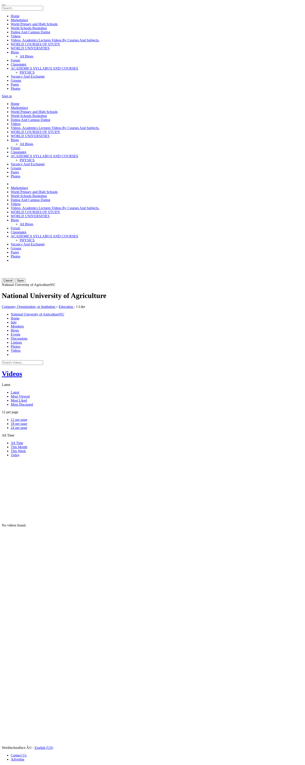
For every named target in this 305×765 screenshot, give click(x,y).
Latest (15, 392)
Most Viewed (20, 396)
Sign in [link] (7, 96)
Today (15, 455)
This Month (19, 447)
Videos (12, 374)
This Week (18, 451)
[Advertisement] (28, 271)
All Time (17, 443)
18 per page (19, 424)
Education (66, 307)
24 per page (19, 428)
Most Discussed (22, 404)
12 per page (19, 420)
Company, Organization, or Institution (29, 307)
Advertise (17, 759)
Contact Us (19, 755)
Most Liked (19, 400)
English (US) (44, 748)
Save (20, 280)
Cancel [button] (8, 280)
